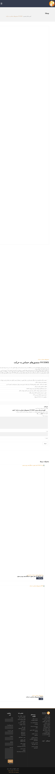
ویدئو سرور (29, 574)
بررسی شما (45, 415)
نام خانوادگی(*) (10, 725)
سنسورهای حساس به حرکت (43, 359)
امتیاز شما (45, 413)
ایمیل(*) (11, 736)
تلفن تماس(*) (10, 730)
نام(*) (12, 717)
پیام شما (11, 747)
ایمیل (46, 438)
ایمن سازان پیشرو (27, 16)
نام (47, 431)
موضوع (11, 741)
